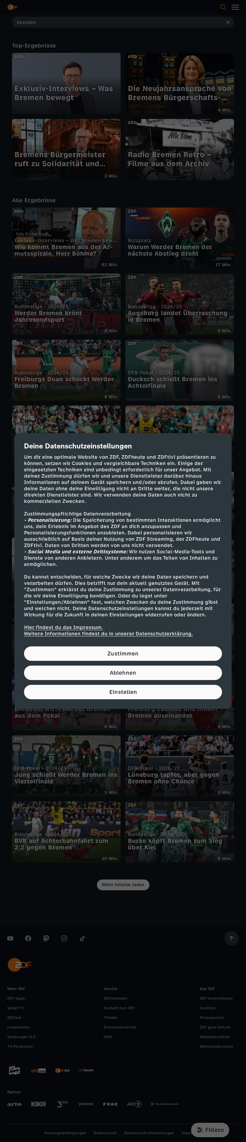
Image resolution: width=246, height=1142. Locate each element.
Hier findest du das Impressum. (63, 627)
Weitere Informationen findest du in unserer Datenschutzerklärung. (108, 633)
